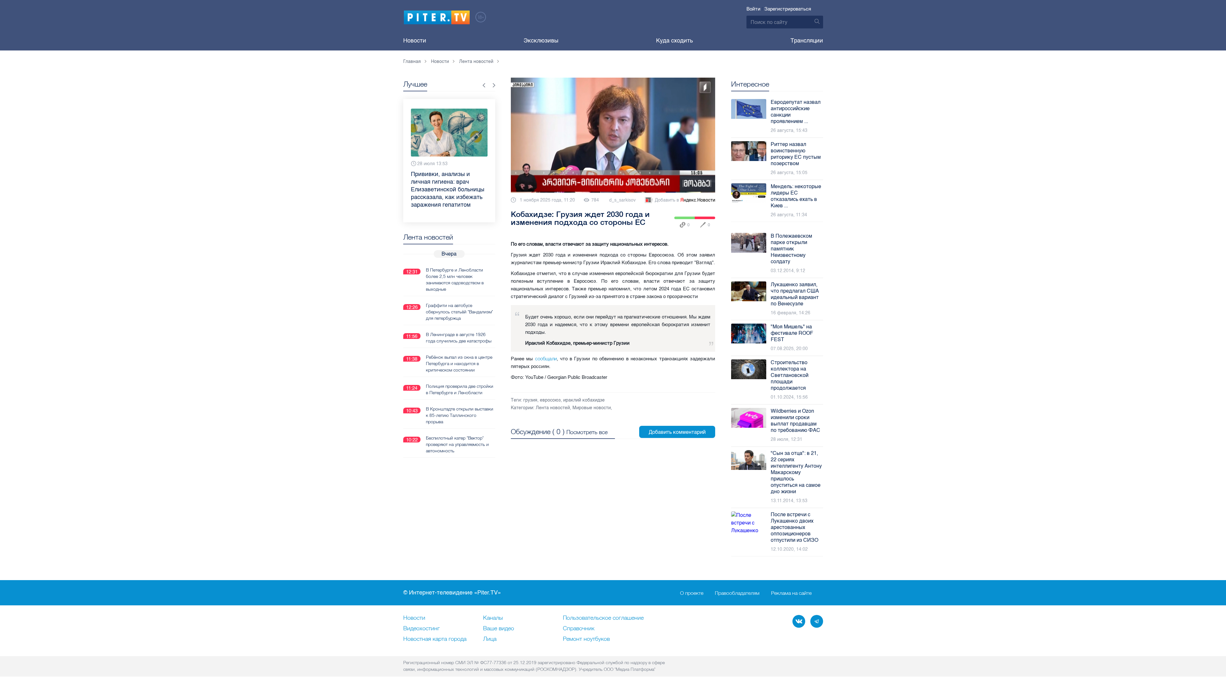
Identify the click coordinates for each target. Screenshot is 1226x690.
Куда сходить (674, 40)
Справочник (578, 628)
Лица (489, 639)
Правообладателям (737, 592)
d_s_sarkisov (622, 200)
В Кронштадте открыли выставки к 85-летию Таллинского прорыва (459, 415)
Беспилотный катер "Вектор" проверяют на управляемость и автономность (457, 444)
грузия (530, 400)
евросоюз (550, 400)
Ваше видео (498, 628)
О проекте (691, 592)
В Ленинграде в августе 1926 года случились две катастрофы (458, 338)
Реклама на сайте (791, 592)
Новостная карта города (434, 639)
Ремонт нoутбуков (586, 639)
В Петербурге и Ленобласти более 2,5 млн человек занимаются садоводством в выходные (455, 279)
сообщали (546, 359)
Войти (753, 9)
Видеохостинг (421, 628)
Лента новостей (553, 407)
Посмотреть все (587, 432)
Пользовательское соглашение (603, 618)
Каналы (493, 618)
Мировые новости (591, 407)
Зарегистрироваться (787, 9)
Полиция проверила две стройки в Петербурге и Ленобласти (459, 389)
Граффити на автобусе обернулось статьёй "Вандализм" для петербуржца (459, 312)
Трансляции (807, 40)
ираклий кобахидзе (584, 400)
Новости (414, 40)
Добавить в (685, 200)
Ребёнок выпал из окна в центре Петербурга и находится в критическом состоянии (459, 363)
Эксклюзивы (541, 40)
